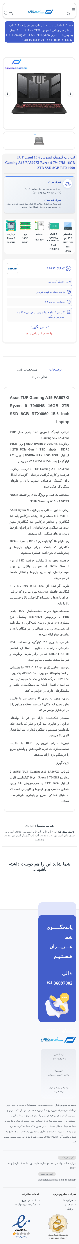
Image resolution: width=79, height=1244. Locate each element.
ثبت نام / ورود (28, 1200)
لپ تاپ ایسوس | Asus (30, 25)
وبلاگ (70, 1208)
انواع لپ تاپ (56, 25)
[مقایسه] (5, 13)
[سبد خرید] (11, 13)
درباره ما (68, 1200)
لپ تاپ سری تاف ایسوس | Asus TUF (50, 30)
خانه (70, 25)
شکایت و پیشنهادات (25, 1204)
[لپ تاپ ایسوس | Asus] (12, 268)
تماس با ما (67, 1204)
